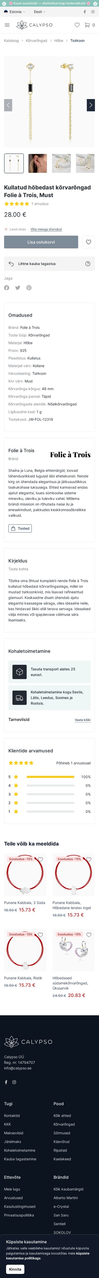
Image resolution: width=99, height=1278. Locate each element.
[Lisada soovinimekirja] (40, 859)
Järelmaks (12, 1141)
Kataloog (11, 40)
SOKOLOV (62, 1232)
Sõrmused (62, 1133)
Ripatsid (60, 1150)
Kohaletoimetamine (19, 1150)
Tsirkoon (77, 40)
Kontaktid (12, 1115)
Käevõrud (62, 1141)
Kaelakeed (62, 1159)
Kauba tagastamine (20, 1159)
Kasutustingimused (20, 1206)
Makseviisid (13, 1133)
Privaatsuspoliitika (19, 1215)
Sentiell (59, 1224)
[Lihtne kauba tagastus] (88, 264)
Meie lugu (12, 1189)
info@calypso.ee (17, 1068)
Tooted (23, 528)
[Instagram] (93, 12)
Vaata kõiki (83, 720)
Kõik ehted (62, 1115)
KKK (7, 1124)
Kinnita (15, 1269)
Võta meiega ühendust (46, 229)
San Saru (61, 1215)
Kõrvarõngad (36, 40)
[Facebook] (85, 12)
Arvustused (13, 1198)
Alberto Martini (66, 1198)
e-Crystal (61, 1206)
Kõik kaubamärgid (69, 1189)
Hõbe (58, 40)
